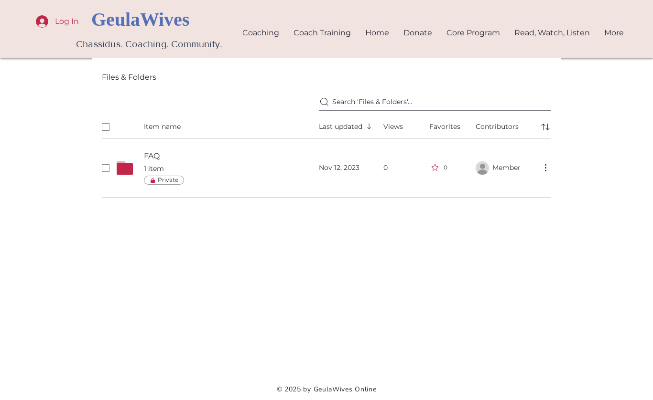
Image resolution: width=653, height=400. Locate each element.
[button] (552, 32)
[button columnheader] (545, 127)
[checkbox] (105, 127)
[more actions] (545, 167)
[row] (326, 125)
